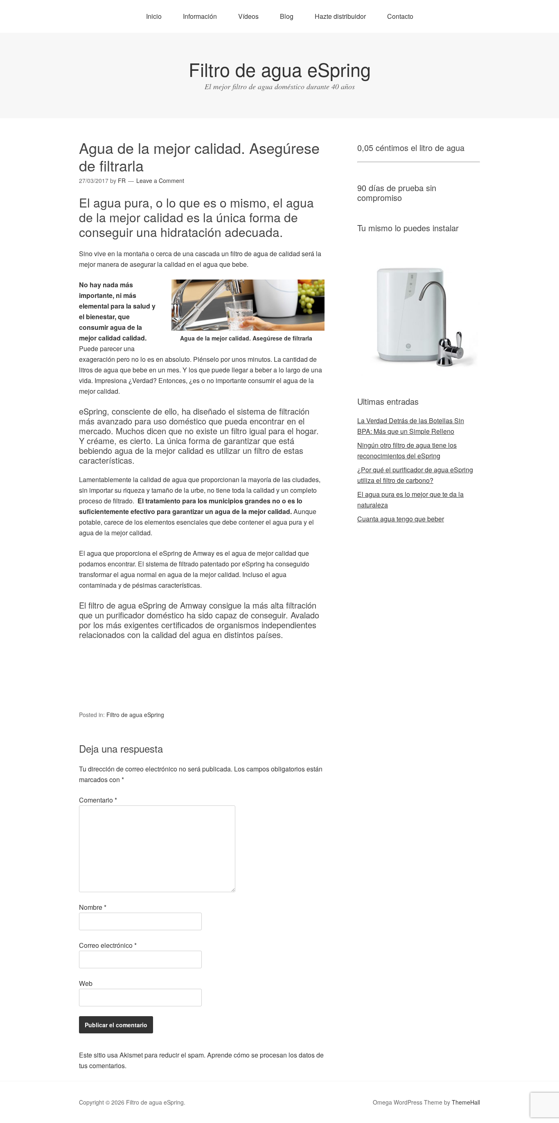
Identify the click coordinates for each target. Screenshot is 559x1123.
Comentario (98, 800)
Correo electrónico (108, 945)
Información (200, 16)
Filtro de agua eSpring (280, 69)
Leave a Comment (160, 180)
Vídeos (248, 16)
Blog (286, 16)
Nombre (92, 907)
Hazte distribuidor (340, 16)
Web (85, 983)
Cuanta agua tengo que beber (400, 518)
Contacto (400, 16)
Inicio (154, 16)
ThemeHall (466, 1102)
